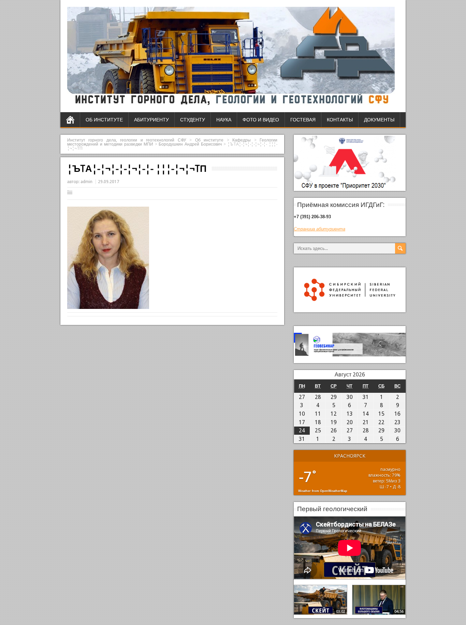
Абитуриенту (151, 119)
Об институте (104, 119)
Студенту (192, 119)
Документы (379, 119)
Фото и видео (261, 119)
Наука (223, 119)
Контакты (340, 119)
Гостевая (303, 119)
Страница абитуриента (319, 229)
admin (86, 181)
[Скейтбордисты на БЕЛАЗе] (320, 600)
